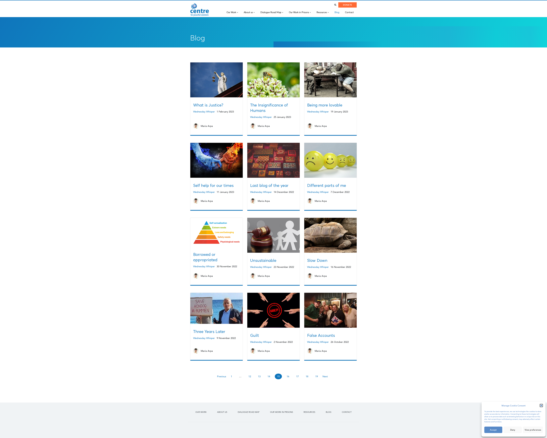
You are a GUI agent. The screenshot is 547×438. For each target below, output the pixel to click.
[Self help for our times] (216, 161)
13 (259, 376)
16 (288, 376)
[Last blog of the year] (273, 161)
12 (249, 376)
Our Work (201, 412)
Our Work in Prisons (281, 412)
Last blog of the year (269, 185)
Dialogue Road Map (248, 412)
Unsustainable (263, 260)
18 (307, 376)
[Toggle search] (335, 5)
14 (269, 376)
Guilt (254, 335)
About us (222, 412)
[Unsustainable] (273, 236)
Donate (347, 5)
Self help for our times (213, 185)
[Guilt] (273, 311)
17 (297, 376)
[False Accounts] (330, 311)
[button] (541, 405)
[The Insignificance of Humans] (273, 81)
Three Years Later (209, 331)
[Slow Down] (330, 236)
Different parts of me (326, 185)
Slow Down (317, 260)
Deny (512, 429)
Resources (309, 412)
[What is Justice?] (216, 81)
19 (316, 376)
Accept (493, 429)
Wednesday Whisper (204, 111)
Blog (328, 412)
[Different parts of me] (330, 161)
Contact (347, 412)
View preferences (533, 429)
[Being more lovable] (330, 81)
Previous (221, 376)
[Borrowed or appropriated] (216, 233)
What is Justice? (208, 105)
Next (325, 376)
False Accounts (321, 335)
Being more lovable (324, 105)
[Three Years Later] (216, 309)
